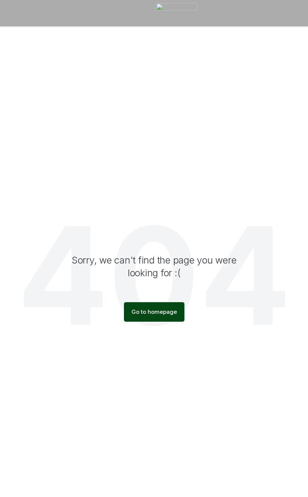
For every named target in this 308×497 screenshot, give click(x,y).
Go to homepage (154, 311)
